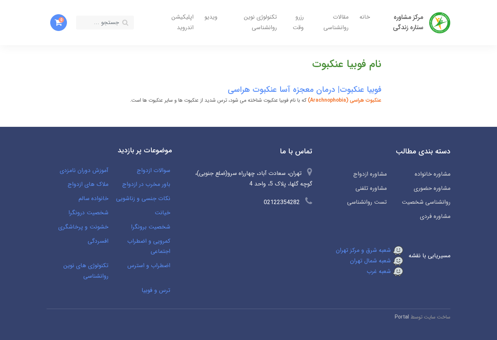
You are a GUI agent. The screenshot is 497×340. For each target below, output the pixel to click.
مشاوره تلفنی (371, 188)
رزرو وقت (298, 22)
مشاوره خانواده (432, 174)
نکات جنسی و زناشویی (143, 198)
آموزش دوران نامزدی (84, 170)
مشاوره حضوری (432, 188)
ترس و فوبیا (156, 290)
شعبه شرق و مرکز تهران (364, 250)
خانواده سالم (93, 198)
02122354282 (282, 202)
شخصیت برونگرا (150, 226)
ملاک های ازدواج (88, 184)
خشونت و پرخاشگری (83, 226)
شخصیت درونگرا (88, 212)
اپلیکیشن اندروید (182, 22)
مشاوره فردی (435, 216)
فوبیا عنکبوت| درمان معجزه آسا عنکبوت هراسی (304, 89)
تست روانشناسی (367, 202)
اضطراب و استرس (148, 265)
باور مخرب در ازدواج (146, 184)
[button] (58, 22)
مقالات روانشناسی (336, 22)
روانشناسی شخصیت (426, 202)
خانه (364, 17)
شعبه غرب (380, 271)
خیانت (162, 212)
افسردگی (98, 241)
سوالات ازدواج (153, 170)
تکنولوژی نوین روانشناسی (260, 22)
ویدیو (211, 17)
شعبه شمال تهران (371, 260)
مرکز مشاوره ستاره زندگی (408, 22)
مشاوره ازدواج (370, 174)
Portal (402, 317)
